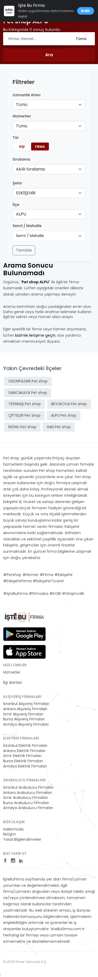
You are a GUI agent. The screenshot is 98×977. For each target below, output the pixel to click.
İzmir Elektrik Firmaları (22, 755)
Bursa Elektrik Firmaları (23, 761)
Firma (40, 146)
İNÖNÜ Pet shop (22, 427)
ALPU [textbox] (21, 214)
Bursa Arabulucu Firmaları (26, 802)
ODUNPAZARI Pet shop (28, 381)
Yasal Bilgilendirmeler (22, 839)
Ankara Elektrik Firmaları (24, 750)
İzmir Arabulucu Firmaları (25, 797)
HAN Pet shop (59, 427)
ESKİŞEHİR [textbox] (26, 193)
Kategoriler (13, 677)
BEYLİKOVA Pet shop (69, 403)
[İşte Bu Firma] (24, 619)
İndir (85, 10)
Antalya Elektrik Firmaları (25, 766)
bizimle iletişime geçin (35, 335)
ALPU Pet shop (63, 415)
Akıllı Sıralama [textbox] (30, 169)
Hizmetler (11, 672)
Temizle (24, 250)
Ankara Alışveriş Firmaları (25, 709)
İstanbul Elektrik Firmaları (25, 745)
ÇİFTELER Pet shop (24, 415)
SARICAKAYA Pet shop (27, 392)
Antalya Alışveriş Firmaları (26, 724)
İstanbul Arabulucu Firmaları (28, 787)
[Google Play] (24, 634)
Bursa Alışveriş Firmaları (24, 719)
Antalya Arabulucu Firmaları (28, 807)
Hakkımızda (13, 829)
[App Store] (24, 652)
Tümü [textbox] (21, 104)
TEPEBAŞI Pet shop (24, 403)
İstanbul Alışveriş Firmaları (26, 703)
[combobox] (49, 105)
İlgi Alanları (12, 682)
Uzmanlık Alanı (27, 95)
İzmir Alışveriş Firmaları (23, 714)
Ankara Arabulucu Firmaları (27, 792)
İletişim (9, 834)
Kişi (22, 146)
